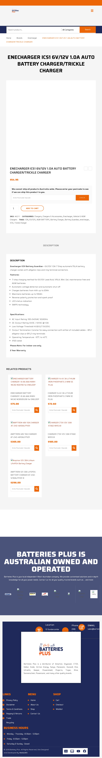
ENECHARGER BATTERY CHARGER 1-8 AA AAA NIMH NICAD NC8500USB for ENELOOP (25, 396)
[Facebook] (84, 751)
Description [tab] (51, 245)
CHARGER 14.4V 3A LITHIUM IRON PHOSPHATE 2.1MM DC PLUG (60, 396)
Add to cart (32, 208)
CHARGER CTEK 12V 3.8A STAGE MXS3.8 (62, 436)
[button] (92, 10)
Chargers (38, 216)
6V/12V (32, 219)
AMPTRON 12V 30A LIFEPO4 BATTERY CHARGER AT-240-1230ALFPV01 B (23, 475)
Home (8, 38)
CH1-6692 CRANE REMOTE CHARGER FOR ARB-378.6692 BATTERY (90, 168)
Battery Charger (57, 219)
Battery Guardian (72, 219)
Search (88, 29)
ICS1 (11, 222)
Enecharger (32, 38)
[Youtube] (78, 751)
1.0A (26, 219)
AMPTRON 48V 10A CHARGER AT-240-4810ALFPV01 (24, 436)
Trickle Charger (20, 222)
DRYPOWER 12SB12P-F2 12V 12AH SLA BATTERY (86, 168)
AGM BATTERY (43, 219)
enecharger (84, 219)
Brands (19, 38)
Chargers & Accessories (52, 216)
